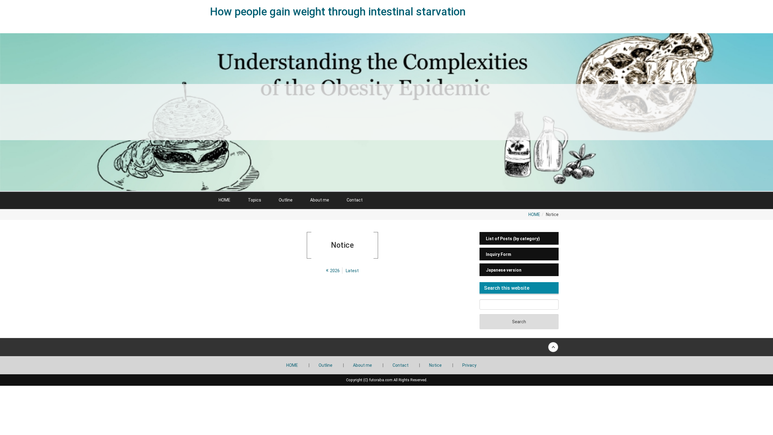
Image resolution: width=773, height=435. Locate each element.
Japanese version (503, 270)
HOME (224, 200)
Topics (254, 200)
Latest (352, 270)
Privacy (469, 365)
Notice (435, 365)
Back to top (386, 347)
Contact (355, 200)
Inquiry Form (498, 254)
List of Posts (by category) (513, 238)
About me (319, 200)
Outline (286, 200)
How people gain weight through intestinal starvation (338, 11)
